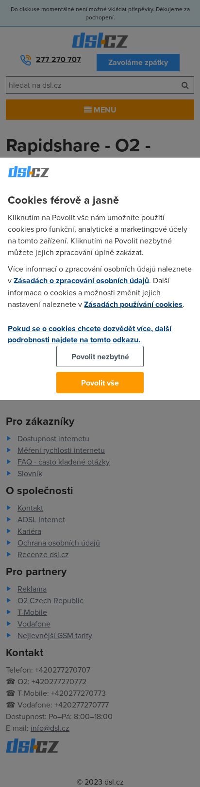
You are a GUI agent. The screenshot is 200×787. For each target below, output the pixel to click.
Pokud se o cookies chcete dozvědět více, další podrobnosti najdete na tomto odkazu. (89, 334)
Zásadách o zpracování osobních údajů (81, 280)
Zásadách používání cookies (133, 304)
